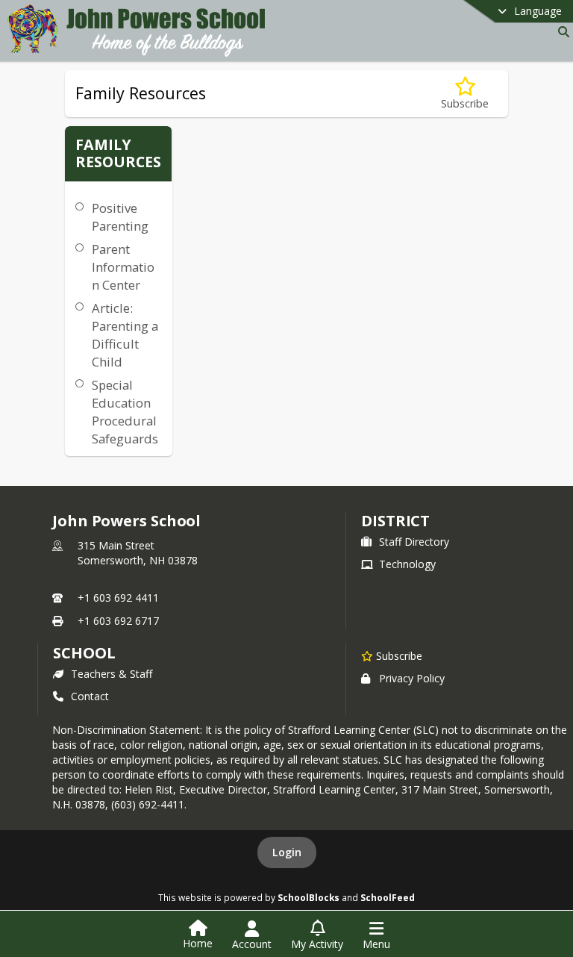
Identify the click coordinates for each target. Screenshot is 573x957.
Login (286, 852)
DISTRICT (395, 521)
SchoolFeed (387, 897)
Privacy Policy (412, 678)
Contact (90, 696)
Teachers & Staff (111, 674)
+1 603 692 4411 (118, 597)
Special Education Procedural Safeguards (125, 411)
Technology (407, 564)
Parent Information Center (123, 266)
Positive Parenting (120, 216)
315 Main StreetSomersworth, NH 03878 (138, 552)
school (84, 653)
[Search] (560, 32)
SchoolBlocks (308, 897)
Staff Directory (414, 541)
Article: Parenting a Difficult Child (125, 334)
